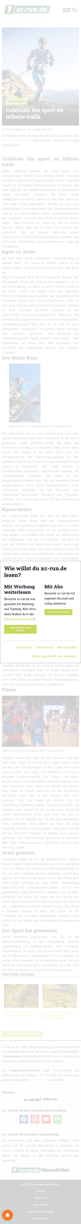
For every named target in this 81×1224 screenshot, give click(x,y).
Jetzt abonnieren (58, 612)
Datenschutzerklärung (19, 619)
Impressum (24, 647)
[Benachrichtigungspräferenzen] (7, 1215)
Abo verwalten (67, 647)
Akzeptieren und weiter (20, 629)
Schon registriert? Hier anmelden (54, 656)
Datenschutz (44, 647)
